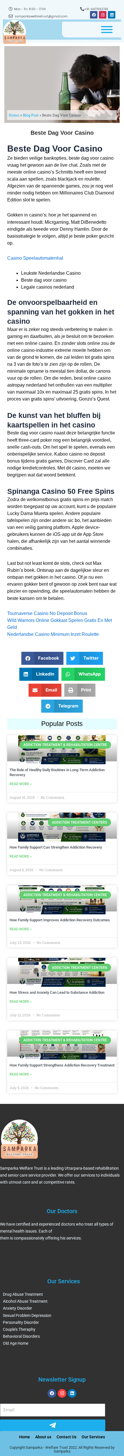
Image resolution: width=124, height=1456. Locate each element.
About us (43, 1437)
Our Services (93, 1437)
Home (14, 115)
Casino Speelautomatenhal (35, 258)
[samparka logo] (14, 31)
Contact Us (66, 1437)
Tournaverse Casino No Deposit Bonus (47, 613)
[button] (42, 658)
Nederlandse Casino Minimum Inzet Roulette (53, 634)
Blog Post (31, 115)
